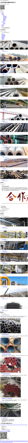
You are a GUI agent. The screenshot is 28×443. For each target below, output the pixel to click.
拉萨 (5, 442)
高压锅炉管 (3, 37)
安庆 (19, 441)
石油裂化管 (4, 20)
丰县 (8, 442)
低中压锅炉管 (4, 18)
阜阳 (18, 441)
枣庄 (4, 441)
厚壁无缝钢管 (4, 17)
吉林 (3, 442)
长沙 (14, 441)
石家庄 (13, 441)
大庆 (2, 442)
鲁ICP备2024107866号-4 (3, 431)
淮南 (23, 441)
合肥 (15, 441)
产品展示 (3, 14)
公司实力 (3, 25)
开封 (10, 441)
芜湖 (24, 441)
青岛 (5, 441)
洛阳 (8, 441)
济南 (1, 441)
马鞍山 (22, 441)
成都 (25, 441)
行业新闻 (4, 23)
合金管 (4, 15)
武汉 (11, 441)
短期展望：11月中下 (3, 316)
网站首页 (3, 13)
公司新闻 (4, 22)
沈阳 (27, 441)
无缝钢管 (3, 39)
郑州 (7, 441)
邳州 (11, 442)
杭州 (6, 441)
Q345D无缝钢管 (3, 35)
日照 (2, 441)
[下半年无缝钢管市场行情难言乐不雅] (10, 372)
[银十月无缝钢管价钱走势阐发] (10, 416)
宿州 (16, 441)
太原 (4, 442)
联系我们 (3, 26)
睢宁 (7, 442)
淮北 (20, 441)
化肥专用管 (4, 19)
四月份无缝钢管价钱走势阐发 (5, 334)
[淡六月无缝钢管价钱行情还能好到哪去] (10, 352)
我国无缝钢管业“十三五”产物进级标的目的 (7, 398)
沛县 (9, 442)
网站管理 (8, 431)
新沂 (10, 442)
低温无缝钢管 (3, 34)
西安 (0, 442)
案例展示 (3, 24)
